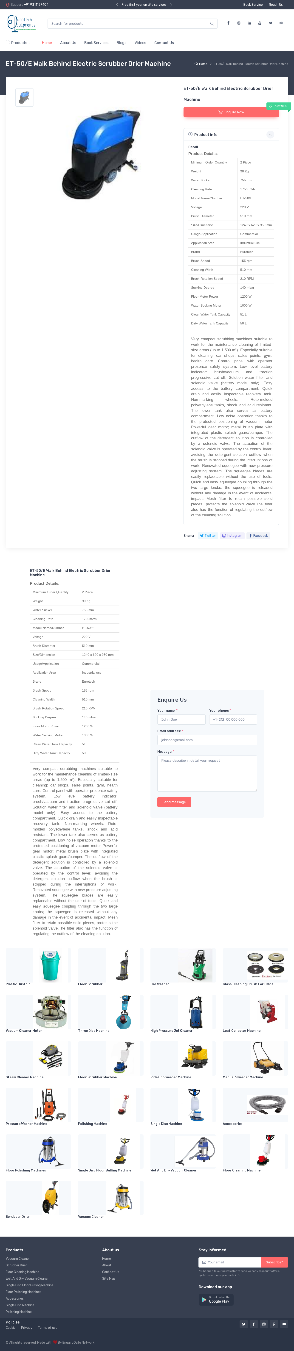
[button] (216, 1300)
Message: (165, 752)
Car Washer (159, 984)
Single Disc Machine (166, 1124)
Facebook (260, 536)
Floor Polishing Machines (26, 1170)
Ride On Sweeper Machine (170, 1077)
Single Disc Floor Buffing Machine (104, 1170)
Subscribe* (274, 1262)
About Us (68, 43)
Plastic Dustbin (18, 984)
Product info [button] (206, 135)
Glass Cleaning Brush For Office (248, 984)
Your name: (167, 711)
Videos (140, 43)
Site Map (108, 1279)
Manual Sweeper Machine (243, 1077)
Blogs (121, 43)
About (106, 1265)
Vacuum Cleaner (91, 1217)
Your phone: (220, 711)
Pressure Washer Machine (26, 1124)
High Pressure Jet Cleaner (171, 1031)
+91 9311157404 (36, 5)
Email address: (170, 731)
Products (19, 43)
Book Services (96, 43)
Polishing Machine (92, 1124)
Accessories (233, 1124)
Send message (174, 802)
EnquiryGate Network (78, 1343)
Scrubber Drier (18, 1217)
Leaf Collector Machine (241, 1031)
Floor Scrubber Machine (97, 1077)
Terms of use (47, 1328)
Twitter (210, 536)
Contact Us (164, 43)
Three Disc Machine (93, 1031)
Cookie (11, 1328)
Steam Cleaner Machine (24, 1077)
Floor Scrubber (90, 984)
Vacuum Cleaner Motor (24, 1031)
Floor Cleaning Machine (241, 1170)
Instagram (234, 536)
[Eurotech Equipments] (22, 23)
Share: (189, 536)
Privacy (26, 1328)
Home (47, 43)
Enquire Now (234, 112)
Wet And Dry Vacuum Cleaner (173, 1170)
